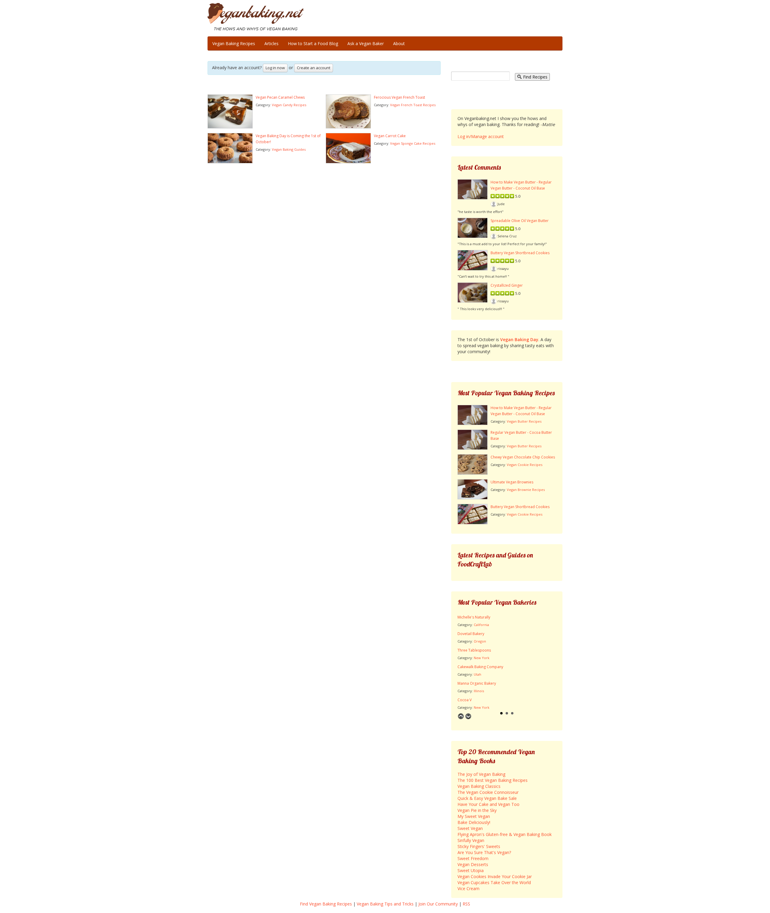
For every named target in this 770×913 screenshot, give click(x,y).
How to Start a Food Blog (313, 43)
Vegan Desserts (472, 864)
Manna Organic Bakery (476, 683)
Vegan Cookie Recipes (524, 464)
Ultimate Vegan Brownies (512, 482)
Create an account (313, 67)
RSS (466, 904)
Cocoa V (464, 699)
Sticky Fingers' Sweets (478, 846)
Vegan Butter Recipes (524, 421)
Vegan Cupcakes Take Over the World (494, 882)
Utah (477, 674)
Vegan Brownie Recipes (526, 489)
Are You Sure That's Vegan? (484, 852)
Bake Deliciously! (473, 822)
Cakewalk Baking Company (480, 666)
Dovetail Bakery (470, 633)
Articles (271, 43)
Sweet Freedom (472, 858)
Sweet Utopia (470, 870)
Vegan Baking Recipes (233, 43)
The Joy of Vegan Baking (481, 774)
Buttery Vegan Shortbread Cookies (520, 252)
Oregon (480, 641)
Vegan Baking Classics (478, 786)
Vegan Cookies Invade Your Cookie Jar (494, 876)
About (399, 43)
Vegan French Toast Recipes (413, 105)
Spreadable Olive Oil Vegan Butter (520, 220)
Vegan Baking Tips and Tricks (385, 904)
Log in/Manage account (480, 136)
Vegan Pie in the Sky (477, 810)
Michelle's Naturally (473, 617)
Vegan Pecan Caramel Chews (280, 97)
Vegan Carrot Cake (390, 135)
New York (481, 657)
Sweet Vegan (470, 828)
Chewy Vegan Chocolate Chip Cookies (523, 457)
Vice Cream (468, 888)
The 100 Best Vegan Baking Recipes (492, 780)
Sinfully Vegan (470, 840)
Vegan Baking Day (519, 339)
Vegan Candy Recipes (289, 105)
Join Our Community (438, 904)
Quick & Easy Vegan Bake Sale (487, 798)
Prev (460, 716)
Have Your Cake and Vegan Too (488, 804)
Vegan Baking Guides (289, 149)
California (481, 624)
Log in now (275, 67)
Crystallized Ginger (507, 285)
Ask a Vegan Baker (365, 43)
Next (468, 716)
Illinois (479, 691)
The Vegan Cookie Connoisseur (488, 792)
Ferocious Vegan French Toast (399, 97)
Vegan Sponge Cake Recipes (412, 143)
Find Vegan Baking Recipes (326, 904)
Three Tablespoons (474, 650)
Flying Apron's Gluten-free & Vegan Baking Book (504, 834)
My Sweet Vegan (473, 816)
